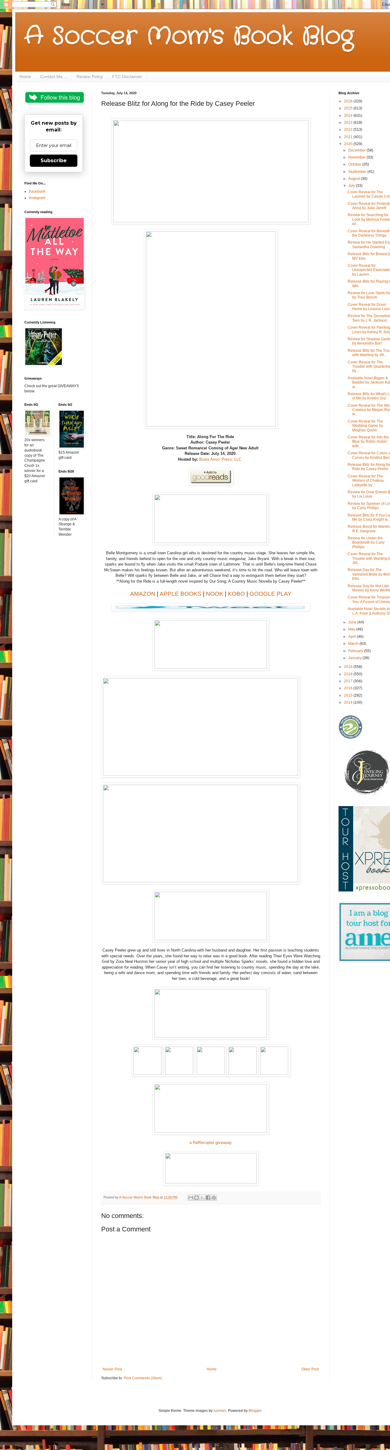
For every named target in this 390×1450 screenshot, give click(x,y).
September (357, 172)
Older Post (310, 1369)
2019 (348, 667)
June (352, 622)
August (354, 179)
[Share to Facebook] (208, 1198)
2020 (348, 144)
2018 (348, 674)
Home (25, 76)
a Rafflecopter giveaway (211, 1142)
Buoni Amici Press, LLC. (221, 459)
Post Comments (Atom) (143, 1378)
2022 (348, 129)
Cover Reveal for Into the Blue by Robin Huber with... (368, 441)
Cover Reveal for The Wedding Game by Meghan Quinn (365, 425)
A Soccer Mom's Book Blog (189, 36)
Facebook (37, 191)
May (352, 629)
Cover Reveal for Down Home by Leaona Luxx (369, 306)
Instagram (37, 198)
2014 (348, 702)
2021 (348, 137)
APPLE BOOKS (180, 594)
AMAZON (142, 594)
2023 (348, 122)
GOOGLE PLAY (271, 594)
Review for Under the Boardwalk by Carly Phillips (366, 542)
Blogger (255, 1411)
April (352, 636)
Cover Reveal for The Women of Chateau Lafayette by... (366, 480)
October (355, 164)
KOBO (236, 594)
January (355, 658)
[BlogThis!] (196, 1198)
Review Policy (89, 76)
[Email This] (191, 1198)
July (352, 186)
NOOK (214, 594)
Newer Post (112, 1369)
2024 (348, 115)
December (357, 150)
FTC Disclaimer (127, 76)
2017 (348, 681)
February (356, 651)
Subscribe (54, 160)
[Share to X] (202, 1198)
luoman (220, 1411)
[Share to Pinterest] (214, 1198)
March (354, 643)
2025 (348, 108)
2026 (348, 101)
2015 (348, 695)
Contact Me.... (53, 76)
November (357, 157)
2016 (348, 688)
